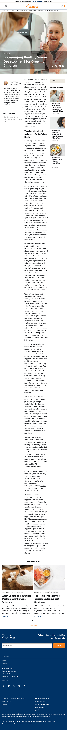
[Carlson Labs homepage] (32, 6)
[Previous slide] (2, 579)
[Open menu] (2, 6)
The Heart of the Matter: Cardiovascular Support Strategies (47, 599)
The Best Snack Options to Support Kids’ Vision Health (57, 162)
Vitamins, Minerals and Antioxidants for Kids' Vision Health (13, 119)
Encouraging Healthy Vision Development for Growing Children (37, 10)
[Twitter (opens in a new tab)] (14, 685)
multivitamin (34, 246)
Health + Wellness (7, 592)
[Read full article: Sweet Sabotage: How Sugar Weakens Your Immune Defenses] (17, 577)
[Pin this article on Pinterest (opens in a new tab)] (53, 66)
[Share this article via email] (60, 66)
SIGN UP (59, 645)
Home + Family (11, 10)
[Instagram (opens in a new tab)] (3, 685)
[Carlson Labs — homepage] (8, 636)
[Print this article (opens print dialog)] (63, 66)
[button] (32, 620)
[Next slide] (65, 579)
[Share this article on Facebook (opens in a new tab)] (49, 66)
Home (3, 10)
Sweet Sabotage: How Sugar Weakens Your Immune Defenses (16, 599)
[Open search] (6, 6)
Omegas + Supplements (41, 592)
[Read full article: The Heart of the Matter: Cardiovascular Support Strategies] (49, 577)
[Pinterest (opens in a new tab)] (19, 685)
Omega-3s (28, 344)
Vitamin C (27, 294)
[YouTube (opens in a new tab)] (24, 685)
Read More (5, 617)
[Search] (63, 81)
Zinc (28, 323)
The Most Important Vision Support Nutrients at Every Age (57, 135)
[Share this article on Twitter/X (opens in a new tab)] (56, 66)
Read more (33, 625)
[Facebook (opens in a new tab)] (8, 685)
